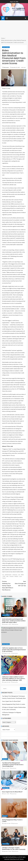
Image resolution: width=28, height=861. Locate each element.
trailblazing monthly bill (19, 366)
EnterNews (13, 859)
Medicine (5, 759)
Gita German (6, 67)
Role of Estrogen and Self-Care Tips (20, 583)
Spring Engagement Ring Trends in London (13, 704)
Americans (15, 574)
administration (8, 574)
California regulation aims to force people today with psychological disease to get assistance (14, 649)
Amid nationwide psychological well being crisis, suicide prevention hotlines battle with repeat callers (14, 620)
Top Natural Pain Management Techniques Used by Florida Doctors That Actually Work (12, 764)
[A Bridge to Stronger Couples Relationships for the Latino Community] (14, 836)
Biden (22, 574)
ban (19, 574)
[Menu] (6, 18)
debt (7, 576)
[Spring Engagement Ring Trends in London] (14, 808)
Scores (4, 578)
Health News (6, 47)
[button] (6, 18)
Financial (11, 576)
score (20, 576)
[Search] (25, 18)
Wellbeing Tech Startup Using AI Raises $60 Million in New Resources (7, 586)
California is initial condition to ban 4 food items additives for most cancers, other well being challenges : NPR (13, 678)
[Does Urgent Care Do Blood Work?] (14, 780)
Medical (16, 576)
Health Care (6, 787)
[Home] (3, 18)
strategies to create (12, 98)
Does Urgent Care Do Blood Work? (11, 701)
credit (4, 576)
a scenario (18, 208)
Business (5, 815)
